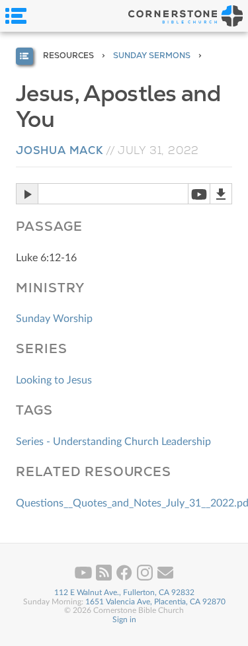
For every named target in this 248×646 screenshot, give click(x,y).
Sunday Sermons (151, 55)
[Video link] (199, 193)
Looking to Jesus (54, 380)
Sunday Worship (54, 318)
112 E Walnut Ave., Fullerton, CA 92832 (124, 592)
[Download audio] (221, 193)
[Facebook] (125, 578)
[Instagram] (146, 578)
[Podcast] (105, 578)
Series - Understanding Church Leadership (113, 441)
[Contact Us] (165, 578)
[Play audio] (27, 193)
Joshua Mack (59, 150)
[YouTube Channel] (84, 578)
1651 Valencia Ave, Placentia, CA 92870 (155, 602)
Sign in (124, 620)
